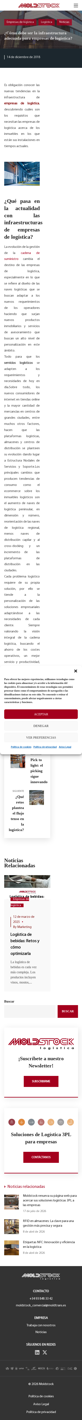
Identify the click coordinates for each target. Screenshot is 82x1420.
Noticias (64, 22)
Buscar (9, 1001)
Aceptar (41, 714)
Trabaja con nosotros (41, 1325)
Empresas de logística (20, 22)
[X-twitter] (44, 1352)
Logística (46, 22)
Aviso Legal (65, 747)
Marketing (24, 927)
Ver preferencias (41, 737)
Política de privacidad (45, 747)
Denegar (41, 726)
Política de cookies (21, 747)
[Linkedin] (37, 1352)
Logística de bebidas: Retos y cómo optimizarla (25, 944)
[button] (76, 671)
